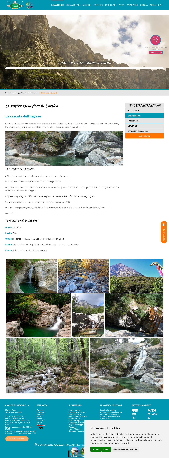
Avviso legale (105, 418)
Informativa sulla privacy (110, 416)
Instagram (41, 412)
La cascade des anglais (49, 93)
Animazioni (132, 5)
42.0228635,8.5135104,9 (20, 423)
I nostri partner (75, 410)
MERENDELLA (58, 445)
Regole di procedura (108, 410)
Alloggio (87, 5)
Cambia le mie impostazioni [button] (125, 449)
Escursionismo (34, 93)
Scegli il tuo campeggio (78, 416)
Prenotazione (164, 234)
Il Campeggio (57, 5)
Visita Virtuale (73, 5)
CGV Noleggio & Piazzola (109, 414)
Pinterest (40, 421)
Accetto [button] (95, 449)
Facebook (40, 410)
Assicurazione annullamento (111, 412)
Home (7, 93)
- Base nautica (133, 110)
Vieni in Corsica (75, 414)
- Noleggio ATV (133, 120)
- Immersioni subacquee (137, 131)
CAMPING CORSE (46, 445)
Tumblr (40, 418)
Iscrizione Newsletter (17, 439)
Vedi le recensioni (156, 52)
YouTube (40, 414)
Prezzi (121, 5)
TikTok (39, 423)
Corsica (144, 5)
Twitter (40, 416)
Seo (78, 445)
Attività (25, 93)
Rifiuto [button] (106, 449)
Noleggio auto (74, 418)
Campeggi (98, 5)
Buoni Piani (110, 5)
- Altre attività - (144, 136)
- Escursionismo (133, 115)
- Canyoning (132, 125)
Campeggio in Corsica (77, 412)
